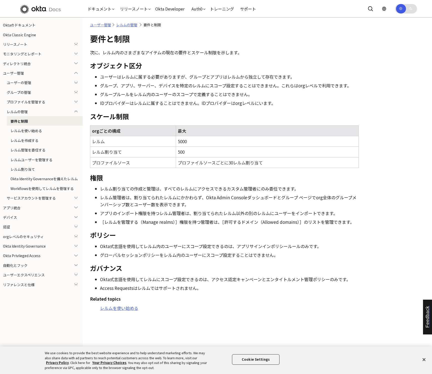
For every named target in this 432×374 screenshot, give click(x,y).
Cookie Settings (256, 359)
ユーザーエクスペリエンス (24, 274)
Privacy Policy (57, 362)
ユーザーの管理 (19, 82)
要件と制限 (19, 121)
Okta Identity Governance (24, 246)
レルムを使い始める (26, 130)
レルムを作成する (24, 140)
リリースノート (15, 44)
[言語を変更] (384, 9)
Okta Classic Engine (19, 34)
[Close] (424, 359)
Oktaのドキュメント (19, 25)
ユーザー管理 (13, 73)
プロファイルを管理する (26, 101)
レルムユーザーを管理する (31, 159)
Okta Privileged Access (21, 255)
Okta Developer (169, 9)
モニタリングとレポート (22, 53)
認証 (6, 226)
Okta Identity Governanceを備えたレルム (44, 178)
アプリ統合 (11, 207)
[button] (100, 9)
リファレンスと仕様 (18, 284)
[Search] (370, 9)
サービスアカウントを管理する (31, 198)
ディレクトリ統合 (17, 63)
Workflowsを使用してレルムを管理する (42, 188)
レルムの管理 (17, 111)
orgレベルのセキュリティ (23, 236)
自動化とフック (15, 265)
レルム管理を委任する (28, 149)
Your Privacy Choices (109, 362)
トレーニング (222, 9)
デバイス (10, 217)
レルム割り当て (22, 169)
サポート (248, 9)
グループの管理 (19, 92)
